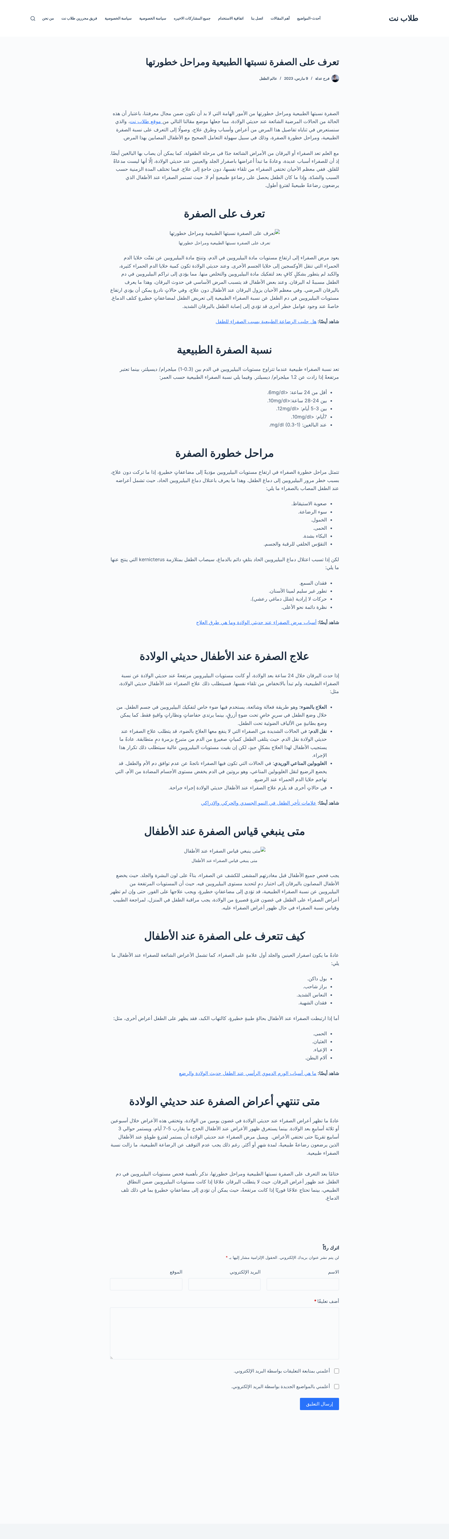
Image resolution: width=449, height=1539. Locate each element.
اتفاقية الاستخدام (230, 18)
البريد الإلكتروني (245, 1272)
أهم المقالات (280, 18)
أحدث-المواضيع (308, 18)
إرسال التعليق (319, 1404)
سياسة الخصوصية (152, 18)
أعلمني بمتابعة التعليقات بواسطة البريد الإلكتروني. (282, 1371)
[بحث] (33, 18)
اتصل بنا (257, 18)
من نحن (48, 18)
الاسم (333, 1272)
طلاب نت (403, 18)
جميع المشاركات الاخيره (192, 18)
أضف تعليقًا (326, 1301)
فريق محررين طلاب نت (79, 18)
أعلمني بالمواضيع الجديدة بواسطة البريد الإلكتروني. (280, 1386)
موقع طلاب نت (146, 121)
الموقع (176, 1272)
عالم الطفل (268, 78)
